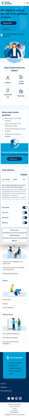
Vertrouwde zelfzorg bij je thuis (11, 334)
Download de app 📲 (14, 368)
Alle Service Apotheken (15, 371)
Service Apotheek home (15, 363)
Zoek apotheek (7, 23)
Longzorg (5, 303)
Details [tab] (15, 179)
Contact (11, 373)
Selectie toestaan (14, 235)
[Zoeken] (24, 3)
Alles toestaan (14, 230)
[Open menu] (27, 3)
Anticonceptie (6, 299)
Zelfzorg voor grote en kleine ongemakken (11, 342)
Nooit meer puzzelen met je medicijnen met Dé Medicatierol (13, 268)
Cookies (14, 408)
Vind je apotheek (13, 365)
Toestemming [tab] (6, 179)
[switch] (25, 212)
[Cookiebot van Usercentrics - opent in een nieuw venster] (20, 175)
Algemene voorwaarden (14, 404)
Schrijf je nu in (7, 29)
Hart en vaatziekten (8, 307)
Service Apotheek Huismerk (10, 338)
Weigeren (14, 240)
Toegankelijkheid (14, 412)
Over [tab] (24, 179)
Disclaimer (14, 410)
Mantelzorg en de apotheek (10, 273)
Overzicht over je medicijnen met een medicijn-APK (13, 262)
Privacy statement (14, 406)
